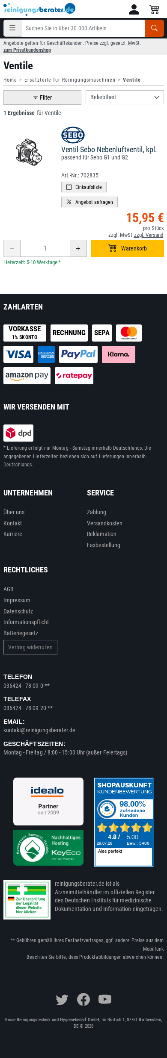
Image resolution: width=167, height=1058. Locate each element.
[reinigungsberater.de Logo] (39, 9)
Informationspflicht (26, 622)
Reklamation (102, 533)
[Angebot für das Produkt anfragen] (89, 202)
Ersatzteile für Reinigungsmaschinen (70, 80)
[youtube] (104, 999)
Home (10, 80)
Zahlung (97, 512)
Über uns (14, 512)
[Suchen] (154, 28)
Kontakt (12, 523)
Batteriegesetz (21, 633)
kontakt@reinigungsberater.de (39, 730)
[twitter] (62, 999)
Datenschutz (18, 611)
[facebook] (83, 999)
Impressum (17, 600)
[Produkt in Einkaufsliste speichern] (84, 187)
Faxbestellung (104, 545)
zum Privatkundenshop (27, 50)
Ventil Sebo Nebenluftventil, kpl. (109, 149)
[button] (134, 9)
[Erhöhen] (78, 248)
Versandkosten (105, 523)
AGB (8, 589)
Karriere (13, 533)
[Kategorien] (12, 28)
